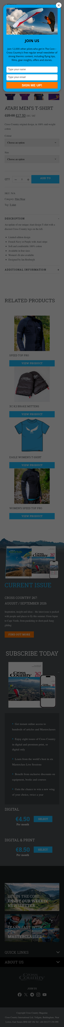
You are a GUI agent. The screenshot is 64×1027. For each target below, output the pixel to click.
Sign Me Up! (32, 85)
